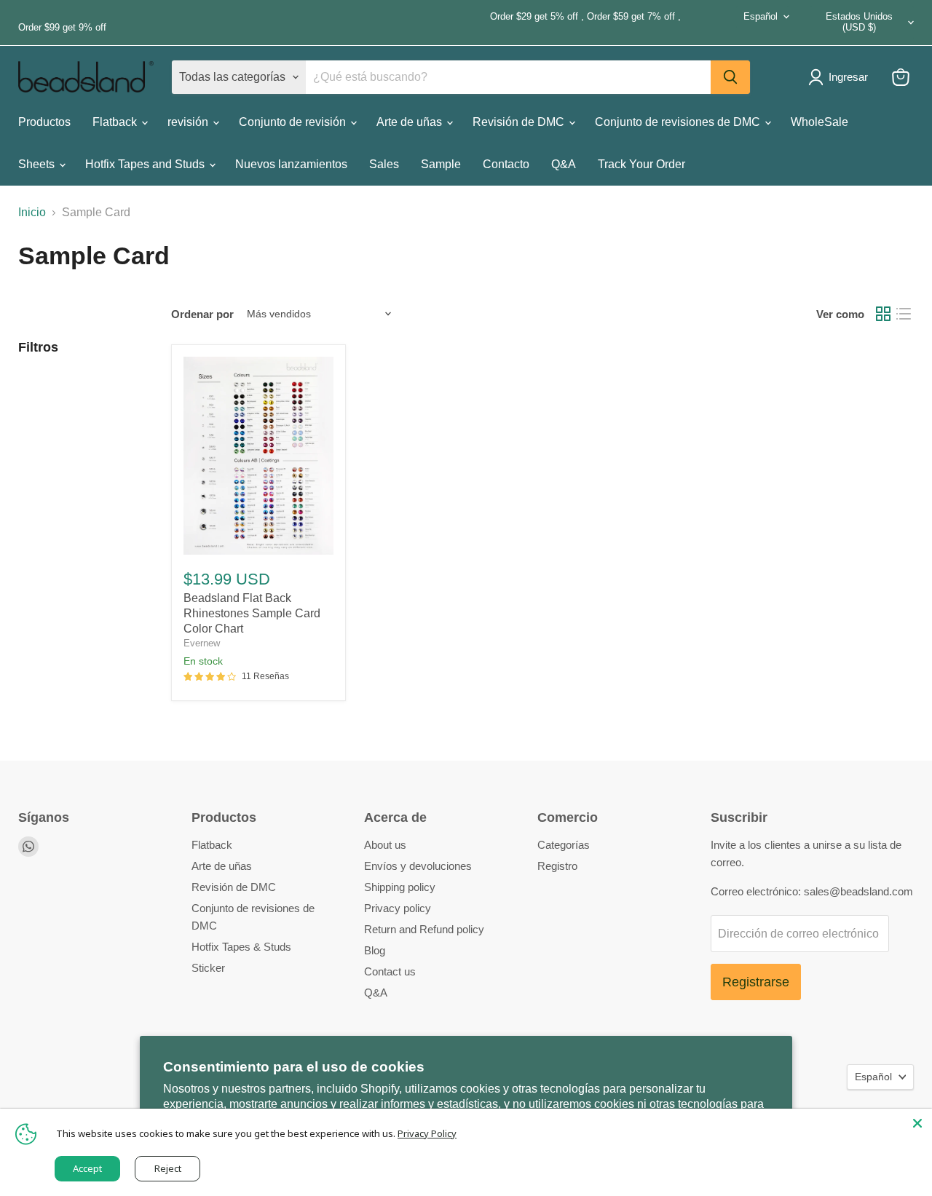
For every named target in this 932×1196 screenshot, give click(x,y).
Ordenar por (202, 314)
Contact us (390, 971)
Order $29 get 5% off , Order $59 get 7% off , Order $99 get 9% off (349, 22)
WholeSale (819, 122)
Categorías (563, 845)
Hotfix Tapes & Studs (241, 946)
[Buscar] (730, 77)
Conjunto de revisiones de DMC (679, 122)
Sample (441, 164)
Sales (384, 164)
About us (385, 845)
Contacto (506, 164)
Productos (44, 122)
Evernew (201, 643)
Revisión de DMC (520, 122)
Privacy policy (397, 908)
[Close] (917, 1123)
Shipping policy (399, 887)
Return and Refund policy (424, 929)
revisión (189, 122)
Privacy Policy (427, 1133)
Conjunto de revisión (294, 122)
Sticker (208, 968)
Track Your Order (641, 164)
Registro (557, 866)
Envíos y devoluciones (418, 866)
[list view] (903, 314)
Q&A (563, 164)
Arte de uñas (410, 122)
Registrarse (755, 982)
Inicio (32, 212)
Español (760, 16)
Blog (374, 950)
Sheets (38, 164)
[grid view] (883, 314)
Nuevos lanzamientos (291, 164)
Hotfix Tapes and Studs (146, 164)
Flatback (116, 122)
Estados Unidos (859, 22)
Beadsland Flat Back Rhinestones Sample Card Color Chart (251, 613)
